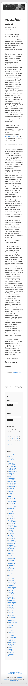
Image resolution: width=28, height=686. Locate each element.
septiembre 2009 (12, 602)
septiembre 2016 (12, 471)
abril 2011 (10, 575)
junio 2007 (10, 647)
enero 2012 (11, 560)
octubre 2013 (11, 525)
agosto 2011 (11, 568)
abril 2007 (10, 650)
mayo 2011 (11, 573)
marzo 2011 (11, 577)
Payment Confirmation (15, 672)
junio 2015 (10, 491)
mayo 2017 (11, 459)
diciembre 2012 (12, 542)
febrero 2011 (11, 578)
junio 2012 (10, 552)
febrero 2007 (11, 654)
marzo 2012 (11, 557)
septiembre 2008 (12, 622)
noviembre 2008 (12, 619)
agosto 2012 (11, 548)
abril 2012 (10, 555)
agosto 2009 (11, 603)
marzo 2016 (11, 476)
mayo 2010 (11, 593)
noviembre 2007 (12, 639)
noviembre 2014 (12, 503)
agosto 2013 (11, 528)
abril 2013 (10, 535)
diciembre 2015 (12, 481)
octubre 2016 (11, 469)
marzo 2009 (11, 612)
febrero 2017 (11, 464)
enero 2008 (11, 635)
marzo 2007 (11, 652)
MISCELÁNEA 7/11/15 (8, 387)
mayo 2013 (11, 533)
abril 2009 (10, 610)
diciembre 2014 (12, 501)
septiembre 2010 (12, 587)
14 (17, 436)
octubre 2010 (11, 585)
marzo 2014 (11, 516)
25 (12, 440)
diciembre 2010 (12, 582)
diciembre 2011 (12, 562)
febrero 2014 (11, 518)
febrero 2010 (11, 598)
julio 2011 (10, 570)
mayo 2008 (11, 629)
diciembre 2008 (12, 617)
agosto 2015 (11, 488)
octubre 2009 (11, 600)
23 (8, 440)
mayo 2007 (11, 649)
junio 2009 (10, 607)
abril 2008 (10, 630)
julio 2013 (10, 530)
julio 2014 (10, 510)
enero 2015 (11, 500)
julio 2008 (10, 625)
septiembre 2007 (12, 642)
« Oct (8, 445)
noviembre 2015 (12, 483)
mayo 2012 (11, 553)
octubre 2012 (11, 545)
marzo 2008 (11, 632)
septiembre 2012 (12, 546)
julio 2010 (10, 590)
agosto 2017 (11, 454)
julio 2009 (10, 605)
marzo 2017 (11, 463)
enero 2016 (11, 479)
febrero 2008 (11, 634)
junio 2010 (10, 592)
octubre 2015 (11, 485)
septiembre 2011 (12, 567)
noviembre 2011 (12, 563)
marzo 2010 (11, 597)
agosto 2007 (11, 644)
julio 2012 (10, 550)
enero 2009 (11, 615)
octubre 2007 (11, 640)
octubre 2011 (11, 565)
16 (8, 438)
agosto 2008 (11, 624)
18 (12, 438)
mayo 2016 (11, 473)
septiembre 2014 (12, 506)
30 (8, 441)
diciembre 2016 (12, 466)
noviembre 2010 (12, 583)
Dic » (12, 445)
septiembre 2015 (12, 486)
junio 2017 (10, 458)
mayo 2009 (11, 609)
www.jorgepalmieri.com (11, 136)
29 (19, 440)
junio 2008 (10, 627)
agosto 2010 (11, 588)
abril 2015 (10, 495)
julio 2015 (10, 490)
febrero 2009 (11, 614)
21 (17, 438)
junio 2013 (10, 531)
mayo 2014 (11, 513)
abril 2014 (10, 515)
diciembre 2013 (12, 521)
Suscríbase (19, 673)
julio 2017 (10, 456)
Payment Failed (11, 673)
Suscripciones (8, 29)
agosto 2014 (11, 508)
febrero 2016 (11, 478)
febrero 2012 (11, 558)
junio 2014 (10, 511)
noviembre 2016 (12, 468)
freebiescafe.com (14, 680)
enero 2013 (11, 540)
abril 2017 (10, 461)
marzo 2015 (11, 496)
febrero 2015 (11, 498)
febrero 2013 (11, 538)
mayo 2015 (11, 493)
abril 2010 (10, 595)
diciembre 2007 (12, 637)
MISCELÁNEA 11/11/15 (18, 387)
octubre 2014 (11, 505)
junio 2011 (10, 572)
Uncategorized (17, 372)
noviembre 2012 (12, 543)
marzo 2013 (11, 536)
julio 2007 (10, 645)
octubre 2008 (11, 620)
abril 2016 (10, 474)
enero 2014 (11, 520)
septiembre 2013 (12, 526)
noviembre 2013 (12, 523)
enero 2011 (11, 580)
